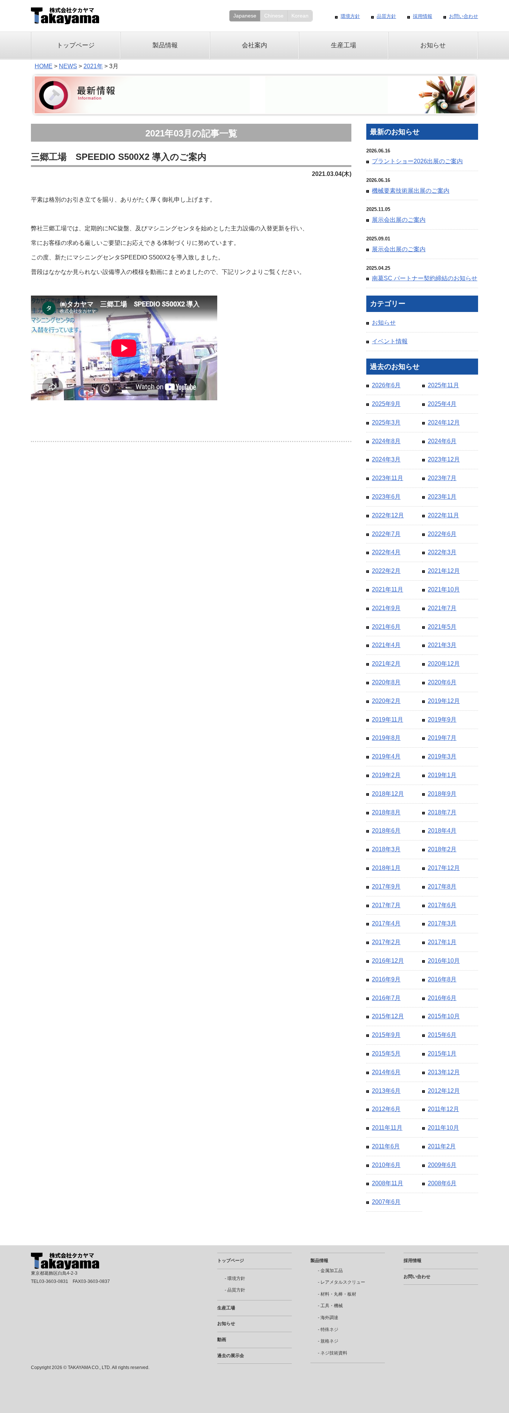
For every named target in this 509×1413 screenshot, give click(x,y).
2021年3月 (442, 645)
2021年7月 (442, 608)
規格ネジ (329, 1341)
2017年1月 (442, 942)
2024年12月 (444, 422)
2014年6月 (386, 1072)
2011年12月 (443, 1109)
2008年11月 (387, 1183)
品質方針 (386, 16)
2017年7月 (386, 905)
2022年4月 (386, 552)
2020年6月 (442, 682)
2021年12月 (444, 571)
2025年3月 (386, 422)
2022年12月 (388, 515)
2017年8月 (442, 886)
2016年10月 (444, 961)
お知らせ (433, 45)
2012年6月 (386, 1109)
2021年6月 (386, 627)
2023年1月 (442, 496)
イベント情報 (390, 341)
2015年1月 (442, 1053)
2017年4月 (386, 923)
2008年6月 (442, 1183)
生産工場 (343, 45)
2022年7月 (386, 534)
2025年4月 (442, 404)
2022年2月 (386, 571)
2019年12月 (444, 701)
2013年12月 (444, 1072)
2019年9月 (442, 719)
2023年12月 (444, 459)
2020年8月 (386, 682)
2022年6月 (442, 534)
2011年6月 (386, 1146)
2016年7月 (386, 998)
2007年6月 (386, 1202)
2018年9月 (442, 794)
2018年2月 (442, 849)
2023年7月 (442, 478)
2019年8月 (386, 738)
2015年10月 (444, 1016)
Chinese (274, 16)
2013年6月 (386, 1091)
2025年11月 (443, 385)
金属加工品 (331, 1270)
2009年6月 (442, 1165)
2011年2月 (442, 1146)
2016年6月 (442, 998)
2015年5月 (386, 1053)
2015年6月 (442, 1035)
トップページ (76, 45)
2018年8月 (386, 812)
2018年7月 (442, 812)
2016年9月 (386, 979)
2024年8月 (386, 441)
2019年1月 (442, 775)
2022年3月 (442, 552)
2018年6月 (386, 830)
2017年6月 (442, 905)
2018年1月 (386, 868)
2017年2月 (386, 942)
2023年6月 (386, 496)
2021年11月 (387, 589)
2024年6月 (442, 441)
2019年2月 (386, 775)
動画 (221, 1339)
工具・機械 (331, 1305)
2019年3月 (442, 756)
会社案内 (254, 45)
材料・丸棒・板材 (338, 1294)
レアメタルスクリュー (342, 1282)
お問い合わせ (463, 16)
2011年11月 (387, 1128)
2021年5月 (442, 627)
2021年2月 (386, 663)
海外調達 (329, 1317)
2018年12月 (388, 794)
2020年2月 (386, 701)
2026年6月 (386, 385)
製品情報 (165, 45)
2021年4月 (386, 645)
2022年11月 (443, 515)
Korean (300, 16)
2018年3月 (386, 849)
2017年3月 (442, 923)
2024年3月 (386, 459)
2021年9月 (386, 608)
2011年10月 (443, 1128)
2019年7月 (442, 738)
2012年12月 (444, 1091)
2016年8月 (442, 979)
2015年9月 (386, 1035)
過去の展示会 (230, 1355)
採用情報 (422, 16)
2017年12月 (444, 868)
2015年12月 (388, 1016)
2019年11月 (387, 719)
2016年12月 (388, 961)
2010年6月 (386, 1165)
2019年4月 (386, 756)
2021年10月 (444, 589)
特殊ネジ (329, 1329)
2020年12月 (444, 663)
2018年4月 (442, 830)
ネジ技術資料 (333, 1353)
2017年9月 (386, 886)
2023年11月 (387, 478)
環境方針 (350, 16)
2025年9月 (386, 404)
